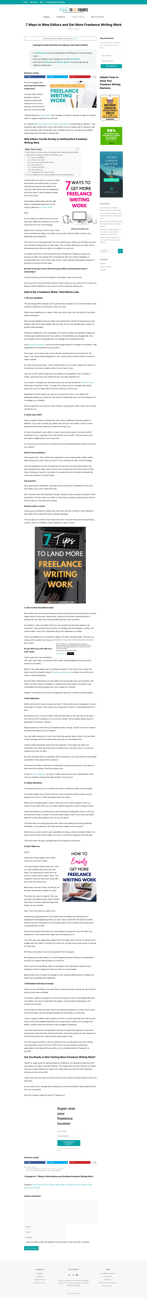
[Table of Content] (77, 149)
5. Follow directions (38, 167)
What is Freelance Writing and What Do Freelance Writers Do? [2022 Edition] (111, 224)
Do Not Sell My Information (107, 1283)
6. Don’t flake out (36, 170)
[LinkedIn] (73, 1275)
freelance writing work (62, 672)
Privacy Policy (107, 1286)
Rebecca (77, 29)
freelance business (36, 345)
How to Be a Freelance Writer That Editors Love (45, 155)
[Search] (120, 251)
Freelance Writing (78, 17)
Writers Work (62, 62)
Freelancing (60, 17)
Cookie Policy (107, 1276)
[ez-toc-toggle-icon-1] (76, 149)
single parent (45, 115)
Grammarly (41, 53)
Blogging (46, 17)
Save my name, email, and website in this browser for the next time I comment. (58, 1242)
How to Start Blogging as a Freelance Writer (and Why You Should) (44, 1169)
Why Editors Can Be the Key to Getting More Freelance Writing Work (52, 152)
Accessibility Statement (107, 1273)
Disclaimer (107, 1279)
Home (25, 2)
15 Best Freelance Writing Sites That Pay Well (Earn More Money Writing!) (110, 240)
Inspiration (103, 270)
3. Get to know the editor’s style (43, 162)
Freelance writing (31, 1167)
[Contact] (77, 1275)
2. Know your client (38, 160)
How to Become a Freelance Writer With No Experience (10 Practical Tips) (111, 215)
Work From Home (97, 17)
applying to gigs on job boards (46, 124)
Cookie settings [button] (61, 653)
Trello (83, 382)
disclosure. (74, 38)
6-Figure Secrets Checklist (55, 2)
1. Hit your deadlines (37, 157)
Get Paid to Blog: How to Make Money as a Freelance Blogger (43, 1170)
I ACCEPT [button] (70, 653)
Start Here (33, 2)
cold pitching (64, 124)
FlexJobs (49, 62)
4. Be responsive (37, 165)
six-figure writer (46, 207)
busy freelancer (39, 774)
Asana (90, 382)
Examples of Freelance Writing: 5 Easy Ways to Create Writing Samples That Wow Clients (110, 232)
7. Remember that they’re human (42, 172)
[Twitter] (69, 1275)
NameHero (74, 59)
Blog (41, 2)
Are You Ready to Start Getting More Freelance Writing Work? (50, 175)
